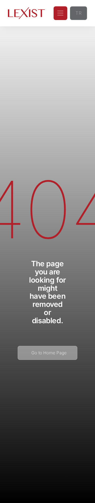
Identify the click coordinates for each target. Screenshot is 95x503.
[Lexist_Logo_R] (26, 9)
